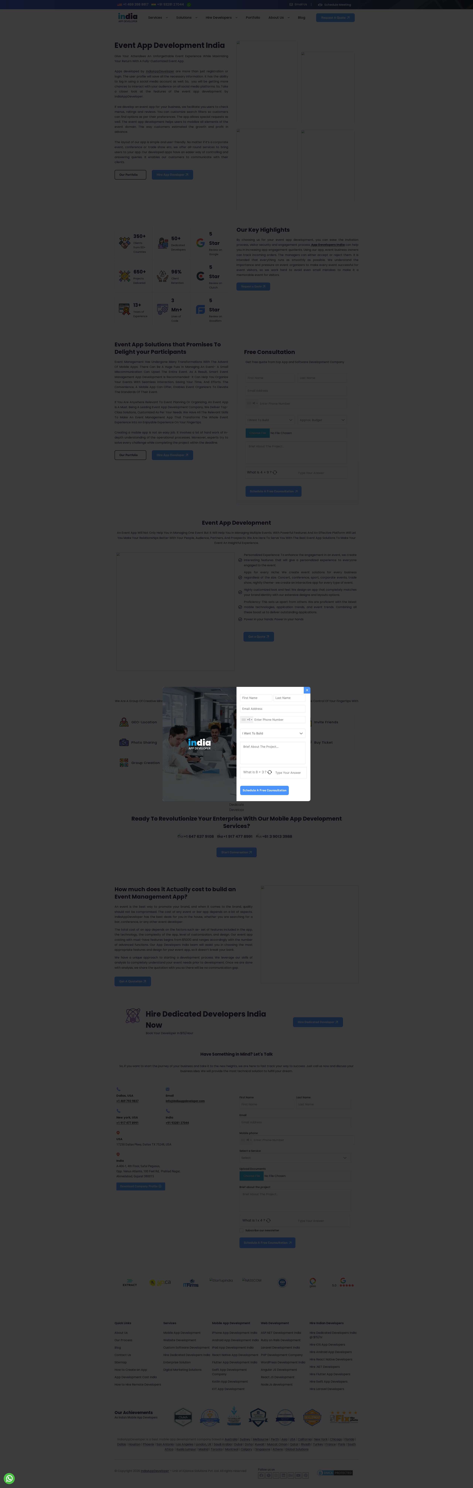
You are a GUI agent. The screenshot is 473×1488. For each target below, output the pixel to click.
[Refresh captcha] (269, 772)
